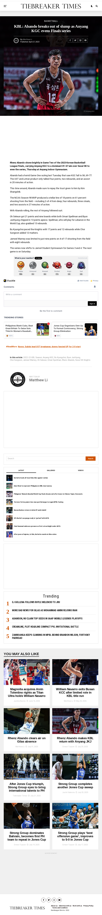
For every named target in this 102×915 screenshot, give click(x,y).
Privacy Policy (88, 906)
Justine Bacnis (20, 701)
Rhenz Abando (68, 360)
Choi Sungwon (16, 360)
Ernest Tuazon (68, 747)
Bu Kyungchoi (60, 357)
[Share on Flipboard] (80, 40)
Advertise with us (65, 906)
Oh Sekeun (42, 360)
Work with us (77, 906)
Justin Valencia (68, 792)
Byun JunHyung (73, 357)
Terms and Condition (60, 908)
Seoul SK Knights (82, 360)
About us (54, 906)
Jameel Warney (29, 360)
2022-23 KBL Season (32, 357)
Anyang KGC (48, 357)
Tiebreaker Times (20, 796)
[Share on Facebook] (70, 40)
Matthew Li (27, 39)
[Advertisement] (51, 139)
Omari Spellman (54, 360)
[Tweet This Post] (75, 40)
